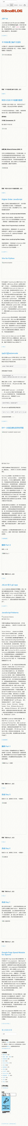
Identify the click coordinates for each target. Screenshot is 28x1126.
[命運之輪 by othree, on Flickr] (14, 176)
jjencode (12, 390)
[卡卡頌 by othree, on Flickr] (14, 137)
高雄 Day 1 (6, 902)
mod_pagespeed (12, 961)
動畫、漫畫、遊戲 (7, 1056)
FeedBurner (5, 1087)
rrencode (8, 383)
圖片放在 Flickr (6, 463)
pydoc (24, 338)
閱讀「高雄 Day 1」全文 (8, 941)
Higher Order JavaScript (12, 199)
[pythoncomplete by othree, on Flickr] (14, 270)
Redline (16, 908)
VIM (3, 346)
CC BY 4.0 (5, 1123)
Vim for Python (8, 258)
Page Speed (12, 959)
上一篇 (6, 549)
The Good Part (12, 650)
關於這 (8, 1046)
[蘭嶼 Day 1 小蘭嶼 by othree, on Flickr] (14, 771)
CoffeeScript (5, 207)
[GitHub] (24, 5)
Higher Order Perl (6, 219)
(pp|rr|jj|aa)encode (10, 353)
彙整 (11, 5)
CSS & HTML (5, 1023)
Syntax (14, 292)
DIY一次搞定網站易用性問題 (13, 428)
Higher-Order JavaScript (9, 213)
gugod (9, 357)
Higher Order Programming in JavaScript (13, 225)
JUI (17, 390)
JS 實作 (10, 381)
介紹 (15, 104)
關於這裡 (5, 1054)
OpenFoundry (12, 282)
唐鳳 (17, 357)
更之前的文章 (7, 1030)
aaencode (7, 396)
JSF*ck (5, 19)
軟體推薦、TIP (6, 1075)
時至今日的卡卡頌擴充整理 (12, 100)
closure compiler (12, 1000)
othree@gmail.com (6, 1048)
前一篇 (6, 798)
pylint (4, 340)
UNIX (4, 1077)
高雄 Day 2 (6, 848)
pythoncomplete (6, 317)
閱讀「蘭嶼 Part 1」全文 (8, 783)
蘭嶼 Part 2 (6, 545)
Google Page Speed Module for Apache (13, 953)
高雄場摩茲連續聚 (6, 910)
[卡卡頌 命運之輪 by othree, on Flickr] (14, 70)
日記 (3, 578)
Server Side (5, 1073)
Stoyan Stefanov (6, 631)
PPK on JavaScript (9, 720)
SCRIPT (4, 35)
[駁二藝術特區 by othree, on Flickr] (14, 929)
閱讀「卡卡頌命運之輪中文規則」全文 (11, 89)
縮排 (19, 292)
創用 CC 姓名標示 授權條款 (19, 469)
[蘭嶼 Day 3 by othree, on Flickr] (14, 561)
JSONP (13, 714)
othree (7, 1042)
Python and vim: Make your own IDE (11, 336)
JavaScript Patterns (10, 613)
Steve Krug (5, 476)
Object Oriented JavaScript (9, 635)
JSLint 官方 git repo (10, 585)
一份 (14, 595)
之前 (3, 23)
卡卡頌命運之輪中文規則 (11, 42)
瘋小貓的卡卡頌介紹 (7, 124)
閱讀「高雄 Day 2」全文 (8, 891)
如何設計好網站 (12, 478)
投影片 (22, 390)
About (20, 5)
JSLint (3, 589)
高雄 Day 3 (6, 794)
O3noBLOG (12, 11)
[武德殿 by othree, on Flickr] (14, 818)
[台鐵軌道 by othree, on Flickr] (14, 872)
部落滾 (16, 5)
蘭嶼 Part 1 (6, 746)
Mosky (12, 284)
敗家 (3, 93)
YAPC (21, 357)
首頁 (8, 5)
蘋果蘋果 (5, 1067)
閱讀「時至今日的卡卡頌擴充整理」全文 (12, 188)
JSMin (8, 1013)
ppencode (8, 359)
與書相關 (4, 538)
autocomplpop (14, 311)
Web (4, 1081)
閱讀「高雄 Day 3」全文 (8, 837)
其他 (4, 1069)
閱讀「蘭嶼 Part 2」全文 (8, 574)
